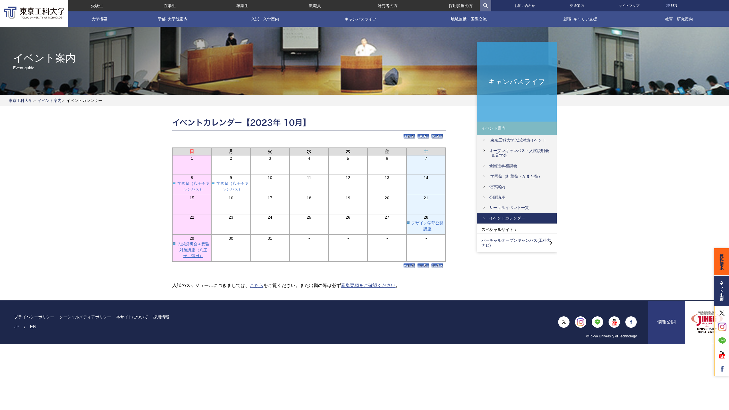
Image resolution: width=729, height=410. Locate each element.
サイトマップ (629, 6)
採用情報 (161, 317)
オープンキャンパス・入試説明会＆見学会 (519, 153)
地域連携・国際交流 (469, 19)
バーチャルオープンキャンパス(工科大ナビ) (516, 242)
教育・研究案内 (679, 19)
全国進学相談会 (503, 165)
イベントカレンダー (507, 218)
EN (674, 6)
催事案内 (497, 186)
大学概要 (99, 19)
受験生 (97, 5)
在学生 (170, 5)
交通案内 (577, 6)
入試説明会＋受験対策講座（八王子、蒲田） (193, 250)
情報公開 (667, 321)
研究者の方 (388, 5)
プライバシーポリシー (34, 317)
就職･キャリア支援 (580, 19)
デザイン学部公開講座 (427, 226)
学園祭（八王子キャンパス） (193, 186)
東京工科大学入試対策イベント (517, 140)
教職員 (315, 5)
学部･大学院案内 (173, 19)
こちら (256, 285)
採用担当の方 (461, 5)
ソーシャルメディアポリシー (85, 317)
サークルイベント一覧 (509, 207)
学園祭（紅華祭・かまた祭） (515, 176)
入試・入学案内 (265, 19)
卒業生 (242, 5)
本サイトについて (132, 317)
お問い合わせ (525, 6)
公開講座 (497, 197)
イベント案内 (50, 100)
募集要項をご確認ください (368, 285)
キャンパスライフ (360, 19)
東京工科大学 (20, 100)
